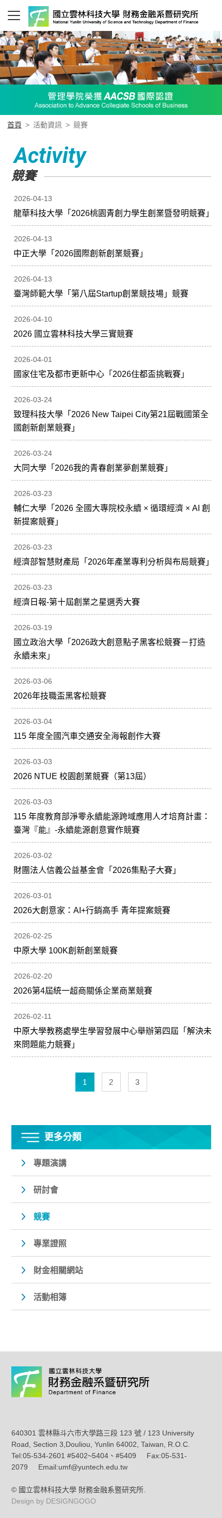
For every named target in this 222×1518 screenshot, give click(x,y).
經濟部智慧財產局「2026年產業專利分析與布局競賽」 (113, 561)
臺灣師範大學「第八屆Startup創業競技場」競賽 (100, 293)
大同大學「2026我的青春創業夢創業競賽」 (92, 468)
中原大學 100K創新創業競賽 (65, 950)
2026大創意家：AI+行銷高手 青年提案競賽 (91, 910)
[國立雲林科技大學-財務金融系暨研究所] (99, 18)
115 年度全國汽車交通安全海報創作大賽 (87, 736)
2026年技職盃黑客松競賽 (59, 695)
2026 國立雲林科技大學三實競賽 (73, 333)
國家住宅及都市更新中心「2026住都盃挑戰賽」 (101, 374)
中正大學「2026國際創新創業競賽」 (80, 253)
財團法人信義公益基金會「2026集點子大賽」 (97, 870)
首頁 (14, 125)
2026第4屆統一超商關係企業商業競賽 (82, 990)
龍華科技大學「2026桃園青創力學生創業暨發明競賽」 (113, 213)
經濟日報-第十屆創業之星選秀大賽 (76, 602)
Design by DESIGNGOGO (53, 1501)
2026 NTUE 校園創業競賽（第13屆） (82, 776)
